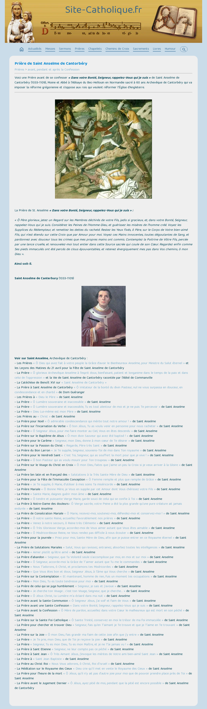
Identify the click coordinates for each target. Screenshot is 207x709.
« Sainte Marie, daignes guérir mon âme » (58, 494)
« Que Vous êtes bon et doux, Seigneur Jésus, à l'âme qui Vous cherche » (80, 572)
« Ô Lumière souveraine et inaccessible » (58, 402)
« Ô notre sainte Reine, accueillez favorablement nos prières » (73, 518)
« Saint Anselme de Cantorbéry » (84, 383)
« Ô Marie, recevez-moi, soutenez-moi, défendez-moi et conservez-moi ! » (114, 514)
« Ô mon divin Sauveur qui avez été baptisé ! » (96, 436)
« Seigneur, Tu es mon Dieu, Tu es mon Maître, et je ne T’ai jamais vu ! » (79, 645)
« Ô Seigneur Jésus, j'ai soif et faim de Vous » (100, 601)
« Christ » (44, 417)
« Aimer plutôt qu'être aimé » (50, 552)
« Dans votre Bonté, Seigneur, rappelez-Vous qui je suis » (109, 606)
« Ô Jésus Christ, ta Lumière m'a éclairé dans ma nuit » (68, 596)
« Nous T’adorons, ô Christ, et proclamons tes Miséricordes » (71, 567)
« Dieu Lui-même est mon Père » (53, 412)
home (21, 49)
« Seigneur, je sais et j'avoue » (95, 586)
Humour (170, 49)
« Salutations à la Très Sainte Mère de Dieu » (99, 475)
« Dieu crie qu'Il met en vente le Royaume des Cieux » (110, 669)
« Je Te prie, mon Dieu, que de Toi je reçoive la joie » (66, 640)
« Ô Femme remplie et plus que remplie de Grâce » (121, 480)
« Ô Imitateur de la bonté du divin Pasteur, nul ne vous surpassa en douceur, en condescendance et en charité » (99, 390)
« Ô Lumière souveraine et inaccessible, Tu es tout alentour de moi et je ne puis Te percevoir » (95, 407)
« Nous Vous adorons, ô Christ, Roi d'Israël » (79, 664)
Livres (157, 49)
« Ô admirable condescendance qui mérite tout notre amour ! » (88, 422)
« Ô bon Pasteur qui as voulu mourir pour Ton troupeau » (70, 460)
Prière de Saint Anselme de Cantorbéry (51, 63)
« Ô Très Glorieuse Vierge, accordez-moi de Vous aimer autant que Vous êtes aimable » (90, 528)
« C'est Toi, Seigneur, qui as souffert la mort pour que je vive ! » (105, 455)
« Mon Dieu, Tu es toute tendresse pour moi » (61, 582)
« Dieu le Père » (47, 397)
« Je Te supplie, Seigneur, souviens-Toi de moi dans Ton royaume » (96, 451)
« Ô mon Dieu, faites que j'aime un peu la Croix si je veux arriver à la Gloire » (127, 465)
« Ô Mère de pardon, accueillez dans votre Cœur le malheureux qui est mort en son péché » (121, 611)
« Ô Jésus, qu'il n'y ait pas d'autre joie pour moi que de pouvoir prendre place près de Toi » (125, 674)
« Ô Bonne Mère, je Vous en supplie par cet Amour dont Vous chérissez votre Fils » (98, 489)
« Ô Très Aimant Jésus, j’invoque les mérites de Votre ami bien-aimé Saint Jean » (103, 654)
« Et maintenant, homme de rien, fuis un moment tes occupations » (106, 577)
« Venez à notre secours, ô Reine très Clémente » (64, 523)
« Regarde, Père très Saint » (83, 446)
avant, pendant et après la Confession (53, 70)
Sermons (65, 49)
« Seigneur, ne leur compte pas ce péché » (80, 649)
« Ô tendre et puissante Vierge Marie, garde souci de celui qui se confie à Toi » (84, 499)
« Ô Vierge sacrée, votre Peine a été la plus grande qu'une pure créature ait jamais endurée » (98, 506)
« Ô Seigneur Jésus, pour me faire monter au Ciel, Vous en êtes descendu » (81, 431)
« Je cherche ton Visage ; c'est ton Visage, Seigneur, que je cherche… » (77, 591)
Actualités (34, 49)
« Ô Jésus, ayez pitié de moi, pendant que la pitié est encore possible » (116, 683)
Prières (79, 49)
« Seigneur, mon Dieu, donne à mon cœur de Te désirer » (91, 441)
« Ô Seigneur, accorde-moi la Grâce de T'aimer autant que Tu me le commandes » (86, 562)
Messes (50, 49)
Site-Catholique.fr (103, 10)
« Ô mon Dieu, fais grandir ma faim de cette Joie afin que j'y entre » (92, 635)
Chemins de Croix (117, 49)
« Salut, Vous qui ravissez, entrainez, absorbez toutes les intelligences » (111, 548)
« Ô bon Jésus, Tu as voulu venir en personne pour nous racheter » (112, 426)
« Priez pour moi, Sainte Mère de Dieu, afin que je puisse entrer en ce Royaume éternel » (113, 538)
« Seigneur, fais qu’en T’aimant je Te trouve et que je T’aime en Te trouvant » (125, 625)
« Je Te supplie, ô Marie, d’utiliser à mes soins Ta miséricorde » (73, 485)
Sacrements (141, 49)
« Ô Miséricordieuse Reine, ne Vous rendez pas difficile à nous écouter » (79, 533)
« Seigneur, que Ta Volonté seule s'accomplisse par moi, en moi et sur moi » (97, 557)
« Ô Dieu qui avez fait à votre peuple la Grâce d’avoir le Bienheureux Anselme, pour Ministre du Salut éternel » (109, 363)
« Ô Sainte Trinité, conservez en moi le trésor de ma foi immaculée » (116, 620)
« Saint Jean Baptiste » (48, 659)
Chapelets (95, 49)
